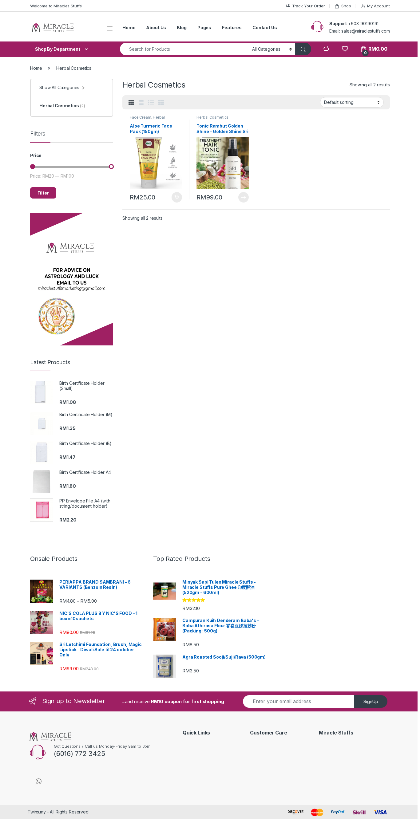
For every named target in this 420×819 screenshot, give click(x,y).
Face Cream (140, 117)
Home (128, 27)
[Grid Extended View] (141, 102)
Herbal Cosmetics (147, 119)
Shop (346, 5)
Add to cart (177, 197)
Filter (43, 192)
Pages (204, 27)
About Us (156, 27)
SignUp (370, 701)
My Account (378, 5)
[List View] (151, 102)
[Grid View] (131, 102)
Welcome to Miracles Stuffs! (56, 5)
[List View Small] (161, 102)
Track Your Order (308, 5)
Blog (181, 27)
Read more (243, 197)
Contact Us (264, 27)
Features (232, 27)
